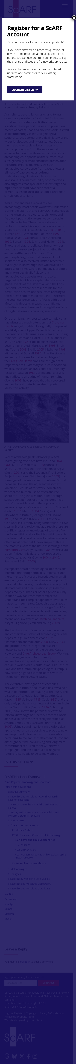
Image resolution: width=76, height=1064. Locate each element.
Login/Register (23, 89)
